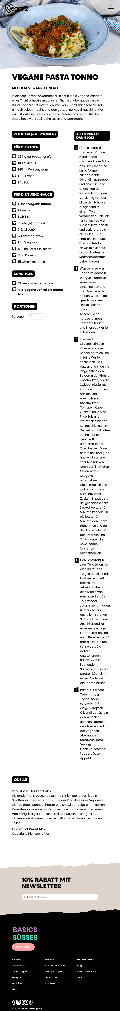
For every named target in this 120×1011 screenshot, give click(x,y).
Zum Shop (23, 947)
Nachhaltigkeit (20, 972)
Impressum (51, 983)
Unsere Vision (19, 966)
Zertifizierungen (53, 972)
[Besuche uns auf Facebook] (13, 1003)
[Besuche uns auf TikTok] (31, 1003)
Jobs (79, 977)
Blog (79, 966)
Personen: (19, 316)
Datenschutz (52, 977)
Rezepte (16, 977)
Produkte (17, 983)
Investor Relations (86, 972)
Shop (15, 990)
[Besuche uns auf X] (25, 1003)
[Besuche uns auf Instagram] (18, 1003)
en (111, 6)
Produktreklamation (55, 966)
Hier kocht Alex (33, 829)
